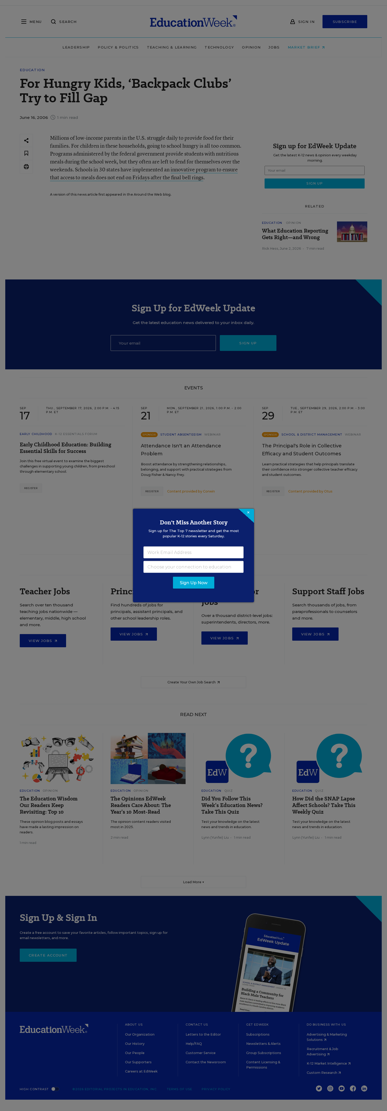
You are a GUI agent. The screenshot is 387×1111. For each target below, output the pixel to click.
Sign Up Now (193, 582)
